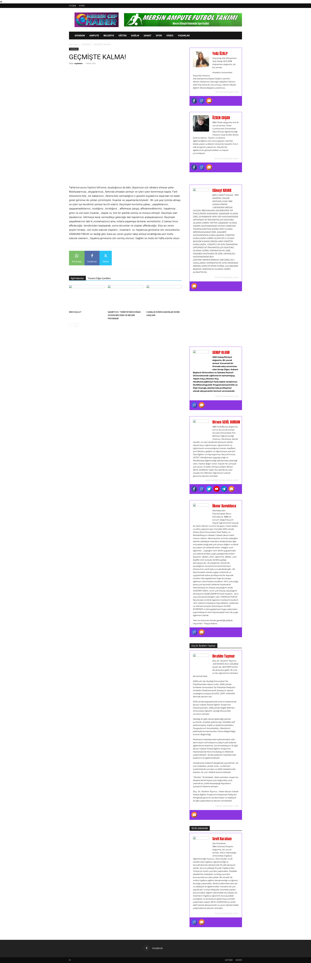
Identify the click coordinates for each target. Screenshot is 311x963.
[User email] (209, 101)
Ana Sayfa (73, 44)
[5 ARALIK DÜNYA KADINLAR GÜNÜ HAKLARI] (164, 297)
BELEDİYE (109, 35)
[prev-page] (71, 325)
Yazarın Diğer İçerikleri (99, 278)
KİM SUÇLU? (75, 312)
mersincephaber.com (227, 91)
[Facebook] (194, 101)
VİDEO (169, 35)
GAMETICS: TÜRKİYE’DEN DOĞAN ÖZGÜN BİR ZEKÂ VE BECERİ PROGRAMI (124, 315)
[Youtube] (216, 489)
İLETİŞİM (72, 5)
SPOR (159, 35)
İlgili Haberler (77, 278)
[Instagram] (202, 101)
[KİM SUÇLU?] (86, 297)
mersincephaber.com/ (227, 158)
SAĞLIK (135, 35)
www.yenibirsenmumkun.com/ (222, 480)
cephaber (78, 63)
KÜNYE (82, 5)
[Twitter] (209, 489)
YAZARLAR (184, 35)
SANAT (147, 35)
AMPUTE (94, 35)
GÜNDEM (80, 35)
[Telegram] (224, 489)
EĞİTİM (123, 35)
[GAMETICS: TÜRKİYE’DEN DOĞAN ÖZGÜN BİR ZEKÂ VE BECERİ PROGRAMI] (125, 297)
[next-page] (76, 325)
